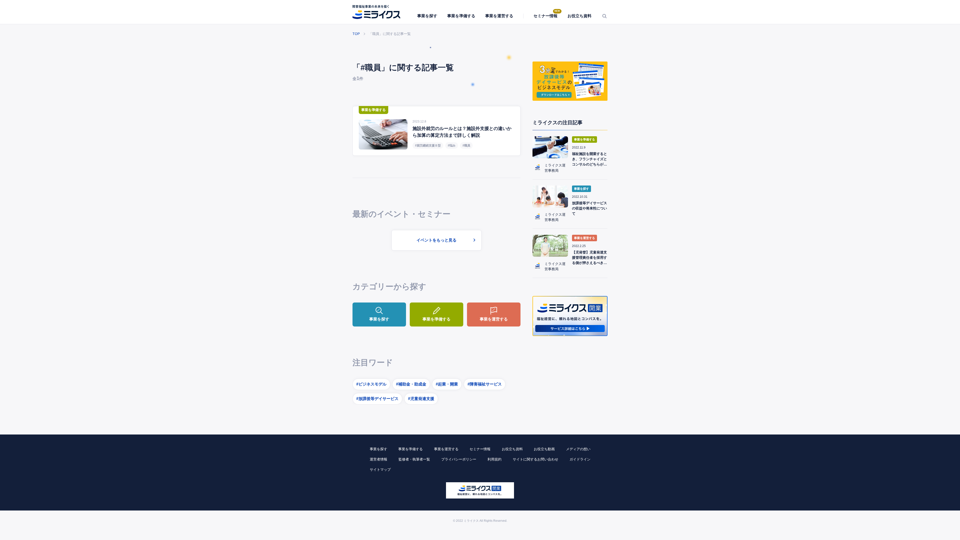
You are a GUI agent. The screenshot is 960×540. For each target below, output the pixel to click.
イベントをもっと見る (436, 240)
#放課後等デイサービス (377, 398)
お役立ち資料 (580, 16)
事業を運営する (499, 16)
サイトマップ (380, 470)
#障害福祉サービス (485, 384)
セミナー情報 (546, 16)
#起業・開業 (447, 384)
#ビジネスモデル (371, 384)
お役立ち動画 (544, 449)
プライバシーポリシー (458, 459)
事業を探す (427, 16)
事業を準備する (461, 16)
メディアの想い (578, 449)
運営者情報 (378, 459)
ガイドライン (580, 459)
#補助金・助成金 (411, 384)
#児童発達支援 (421, 398)
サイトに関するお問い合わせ (535, 459)
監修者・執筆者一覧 (414, 459)
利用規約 (495, 459)
